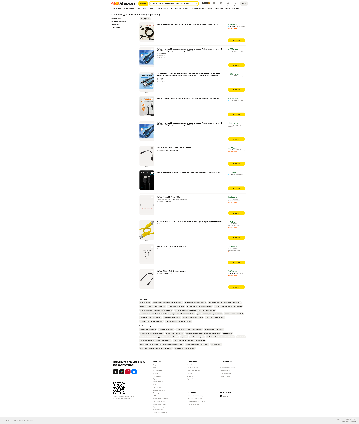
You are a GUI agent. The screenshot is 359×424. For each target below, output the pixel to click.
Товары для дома (158, 381)
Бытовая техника (158, 370)
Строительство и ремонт (160, 407)
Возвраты (190, 376)
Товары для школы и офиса (161, 398)
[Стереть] (196, 4)
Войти (244, 3)
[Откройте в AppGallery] (128, 374)
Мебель (155, 367)
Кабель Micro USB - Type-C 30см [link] (169, 197)
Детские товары (158, 410)
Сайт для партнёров (193, 404)
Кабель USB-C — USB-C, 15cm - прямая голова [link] (174, 148)
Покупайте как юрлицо (194, 370)
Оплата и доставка (192, 367)
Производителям (225, 370)
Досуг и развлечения (159, 365)
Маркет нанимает (225, 376)
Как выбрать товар (192, 365)
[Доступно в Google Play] (121, 374)
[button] (145, 18)
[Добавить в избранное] (152, 25)
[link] (145, 302)
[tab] (116, 8)
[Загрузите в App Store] (115, 374)
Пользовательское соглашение (23, 420)
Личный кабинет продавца (195, 396)
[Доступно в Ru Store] (134, 374)
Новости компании (225, 365)
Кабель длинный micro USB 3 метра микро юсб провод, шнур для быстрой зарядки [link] (188, 98)
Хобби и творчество (159, 390)
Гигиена (155, 373)
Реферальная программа (227, 367)
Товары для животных (159, 404)
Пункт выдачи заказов (227, 373)
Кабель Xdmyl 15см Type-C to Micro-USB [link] (171, 246)
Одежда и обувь (158, 379)
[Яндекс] (354, 421)
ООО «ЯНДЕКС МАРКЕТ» (349, 419)
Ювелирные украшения (160, 412)
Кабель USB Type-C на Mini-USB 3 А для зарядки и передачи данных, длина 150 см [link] (187, 24)
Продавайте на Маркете (194, 398)
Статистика (8, 420)
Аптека (155, 384)
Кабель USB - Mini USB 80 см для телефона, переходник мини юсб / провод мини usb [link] (188, 172)
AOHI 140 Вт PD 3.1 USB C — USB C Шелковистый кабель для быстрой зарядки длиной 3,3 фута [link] (190, 222)
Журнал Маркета (192, 379)
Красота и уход (157, 387)
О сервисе (190, 373)
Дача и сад (156, 393)
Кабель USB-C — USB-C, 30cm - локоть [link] (171, 271)
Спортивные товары (159, 401)
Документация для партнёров (196, 401)
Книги (154, 395)
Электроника (157, 376)
